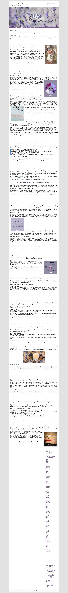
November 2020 (48, 513)
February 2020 (47, 520)
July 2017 (47, 544)
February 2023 (47, 492)
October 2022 (47, 495)
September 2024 (48, 478)
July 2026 (47, 460)
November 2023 (48, 486)
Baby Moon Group (48, 580)
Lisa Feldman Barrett (13, 214)
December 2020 (48, 512)
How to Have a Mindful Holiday (50, 584)
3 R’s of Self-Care (48, 578)
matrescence (28, 447)
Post (14, 447)
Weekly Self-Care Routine (49, 587)
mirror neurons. (22, 299)
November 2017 (48, 541)
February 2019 (47, 530)
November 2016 (48, 551)
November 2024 (48, 476)
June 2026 (47, 461)
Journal (35, 27)
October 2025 (47, 468)
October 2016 (47, 552)
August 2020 (47, 515)
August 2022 (47, 497)
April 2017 (47, 547)
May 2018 (47, 536)
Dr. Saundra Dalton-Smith (13, 81)
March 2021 (47, 509)
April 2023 (47, 490)
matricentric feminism (32, 447)
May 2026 (47, 462)
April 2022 (47, 499)
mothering (40, 447)
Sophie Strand (13, 209)
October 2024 (47, 477)
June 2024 (47, 480)
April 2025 (47, 472)
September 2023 (48, 488)
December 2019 (48, 522)
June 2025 (47, 471)
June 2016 (47, 554)
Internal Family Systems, (14, 101)
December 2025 (48, 466)
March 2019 (47, 529)
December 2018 (48, 532)
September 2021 (48, 504)
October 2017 (47, 542)
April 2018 (47, 537)
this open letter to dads (42, 374)
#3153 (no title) (48, 562)
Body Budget (28, 215)
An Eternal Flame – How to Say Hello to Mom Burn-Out (24, 346)
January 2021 (47, 511)
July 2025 (47, 470)
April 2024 (47, 482)
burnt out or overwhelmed (16, 77)
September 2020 (48, 514)
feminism (18, 447)
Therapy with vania (15, 27)
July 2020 (47, 516)
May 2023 (47, 489)
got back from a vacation (15, 36)
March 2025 (47, 473)
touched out (15, 132)
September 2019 (48, 524)
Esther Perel (16, 382)
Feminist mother (22, 447)
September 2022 (48, 496)
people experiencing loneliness (43, 186)
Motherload (43, 447)
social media (18, 404)
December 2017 (48, 540)
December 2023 (48, 485)
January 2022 (47, 501)
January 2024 (47, 484)
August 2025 (47, 469)
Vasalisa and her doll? (20, 49)
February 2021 (47, 510)
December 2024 (48, 475)
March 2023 (47, 491)
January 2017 (47, 549)
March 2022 (47, 500)
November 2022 (48, 494)
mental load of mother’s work (30, 404)
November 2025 (48, 467)
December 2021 (48, 502)
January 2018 (47, 539)
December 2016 (48, 550)
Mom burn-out (37, 447)
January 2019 (47, 531)
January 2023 (47, 493)
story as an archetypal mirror (27, 62)
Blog (13, 447)
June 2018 (47, 535)
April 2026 (47, 463)
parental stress (23, 186)
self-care (49, 447)
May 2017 (47, 546)
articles (15, 404)
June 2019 (47, 527)
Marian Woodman (12, 191)
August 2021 (47, 505)
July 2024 (47, 479)
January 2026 (47, 465)
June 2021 (47, 507)
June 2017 (47, 545)
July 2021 (47, 506)
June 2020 (47, 517)
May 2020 (47, 518)
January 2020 (47, 521)
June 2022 (47, 498)
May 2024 (47, 481)
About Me (31, 27)
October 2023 (47, 487)
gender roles (25, 447)
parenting (46, 447)
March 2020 (47, 519)
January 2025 (47, 474)
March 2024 (47, 483)
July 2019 (47, 526)
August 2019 (47, 525)
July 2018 (47, 534)
